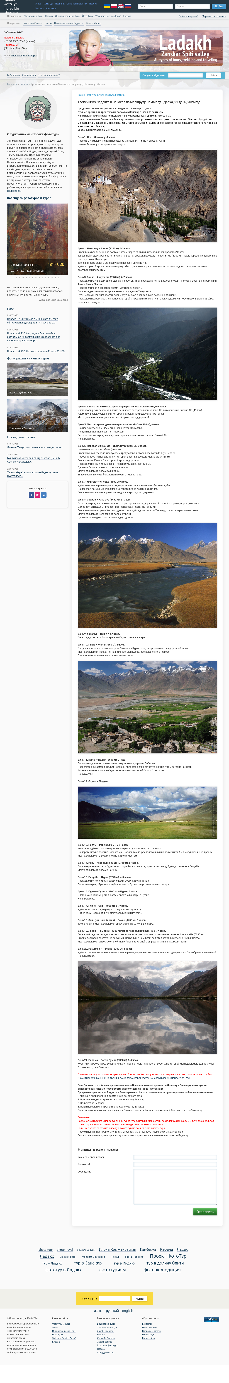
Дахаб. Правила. (105, 1331)
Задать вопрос (104, 1342)
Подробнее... (14, 190)
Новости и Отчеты (32, 23)
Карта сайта (148, 1338)
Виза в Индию (93, 23)
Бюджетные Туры (86, 1250)
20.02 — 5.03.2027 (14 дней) (28, 270)
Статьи (48, 23)
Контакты (51, 8)
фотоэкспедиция (162, 1270)
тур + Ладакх (52, 1263)
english (127, 1311)
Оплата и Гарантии (77, 4)
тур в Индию (124, 1263)
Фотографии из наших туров (28, 358)
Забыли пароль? (188, 16)
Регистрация (148, 1334)
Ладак (182, 1250)
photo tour (45, 1249)
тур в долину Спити (165, 1263)
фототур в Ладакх (63, 1270)
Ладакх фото (67, 1257)
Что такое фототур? (49, 75)
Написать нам (149, 1327)
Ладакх (49, 16)
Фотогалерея (29, 75)
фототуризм (112, 1270)
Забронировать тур (107, 1327)
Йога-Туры (87, 16)
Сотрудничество (105, 1352)
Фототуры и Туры (33, 16)
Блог (10, 309)
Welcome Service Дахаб (108, 16)
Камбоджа (148, 1249)
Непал (115, 1257)
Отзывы (39, 8)
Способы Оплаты (106, 1338)
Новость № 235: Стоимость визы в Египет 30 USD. (36, 351)
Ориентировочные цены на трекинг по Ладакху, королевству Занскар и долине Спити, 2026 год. (134, 1078)
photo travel (65, 1249)
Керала (127, 16)
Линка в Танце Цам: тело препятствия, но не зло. (35, 447)
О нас (38, 4)
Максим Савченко (93, 1257)
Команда (48, 4)
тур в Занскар (88, 1263)
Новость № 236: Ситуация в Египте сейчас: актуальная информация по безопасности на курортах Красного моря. (33, 337)
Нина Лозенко (134, 1257)
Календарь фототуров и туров (29, 198)
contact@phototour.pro (24, 55)
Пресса (93, 4)
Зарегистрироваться (214, 16)
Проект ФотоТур (168, 1256)
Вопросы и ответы (151, 1331)
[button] (16, 278)
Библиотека (13, 75)
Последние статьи (21, 437)
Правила (59, 4)
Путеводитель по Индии (67, 23)
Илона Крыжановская (117, 1250)
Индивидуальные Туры (67, 16)
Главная (12, 84)
